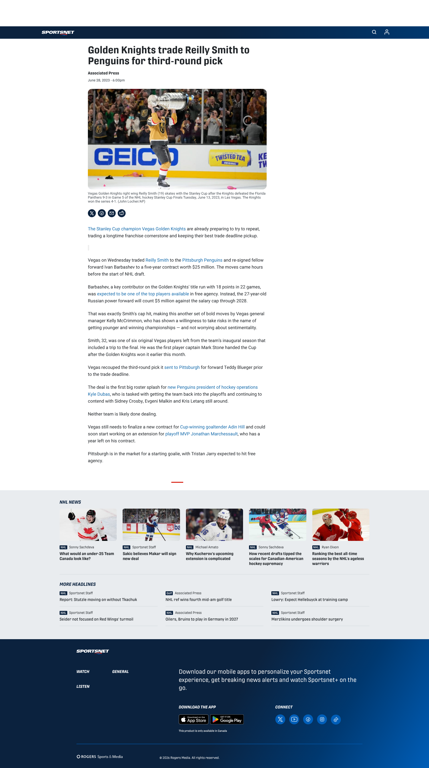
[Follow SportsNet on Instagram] (322, 719)
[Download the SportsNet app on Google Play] (227, 719)
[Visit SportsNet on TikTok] (336, 719)
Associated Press (103, 73)
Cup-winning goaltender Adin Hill (212, 427)
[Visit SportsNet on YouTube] (294, 719)
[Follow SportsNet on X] (280, 719)
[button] (374, 32)
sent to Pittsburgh (182, 367)
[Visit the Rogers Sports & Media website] (100, 757)
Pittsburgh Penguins (202, 260)
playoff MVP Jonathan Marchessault (201, 434)
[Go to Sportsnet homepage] (58, 33)
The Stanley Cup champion (115, 229)
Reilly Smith (157, 260)
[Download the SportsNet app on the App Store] (194, 719)
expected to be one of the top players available (143, 294)
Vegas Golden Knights (164, 229)
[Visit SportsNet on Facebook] (308, 719)
